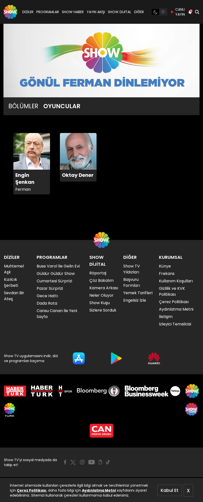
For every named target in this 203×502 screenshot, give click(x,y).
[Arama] (197, 11)
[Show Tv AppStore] (79, 358)
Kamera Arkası (103, 288)
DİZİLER (27, 11)
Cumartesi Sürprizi (54, 281)
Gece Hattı (47, 296)
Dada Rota (47, 303)
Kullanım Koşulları (176, 281)
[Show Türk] (9, 410)
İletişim (166, 316)
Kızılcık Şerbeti (11, 282)
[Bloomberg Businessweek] (152, 391)
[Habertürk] (15, 391)
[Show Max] (192, 410)
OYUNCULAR (61, 106)
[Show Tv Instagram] (82, 462)
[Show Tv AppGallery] (154, 358)
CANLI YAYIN (180, 12)
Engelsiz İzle (134, 300)
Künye (165, 266)
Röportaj (97, 273)
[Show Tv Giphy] (100, 462)
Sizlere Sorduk (102, 310)
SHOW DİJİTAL (119, 11)
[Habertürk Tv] (42, 391)
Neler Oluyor (101, 295)
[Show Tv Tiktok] (108, 462)
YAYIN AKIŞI (96, 11)
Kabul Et (169, 490)
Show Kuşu (99, 303)
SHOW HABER (73, 11)
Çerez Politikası (31, 490)
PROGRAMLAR (47, 11)
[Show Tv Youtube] (91, 462)
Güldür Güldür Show (56, 273)
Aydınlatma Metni (99, 490)
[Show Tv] (10, 12)
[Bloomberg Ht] (98, 391)
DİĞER (139, 11)
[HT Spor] (65, 391)
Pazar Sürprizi (50, 288)
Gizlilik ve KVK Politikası (172, 291)
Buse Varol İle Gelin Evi (58, 266)
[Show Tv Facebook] (65, 462)
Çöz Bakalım (101, 280)
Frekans (167, 273)
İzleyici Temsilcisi (175, 324)
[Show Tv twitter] (73, 462)
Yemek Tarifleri (137, 293)
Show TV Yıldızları (131, 269)
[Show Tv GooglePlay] (116, 358)
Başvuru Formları (131, 282)
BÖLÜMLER (23, 106)
